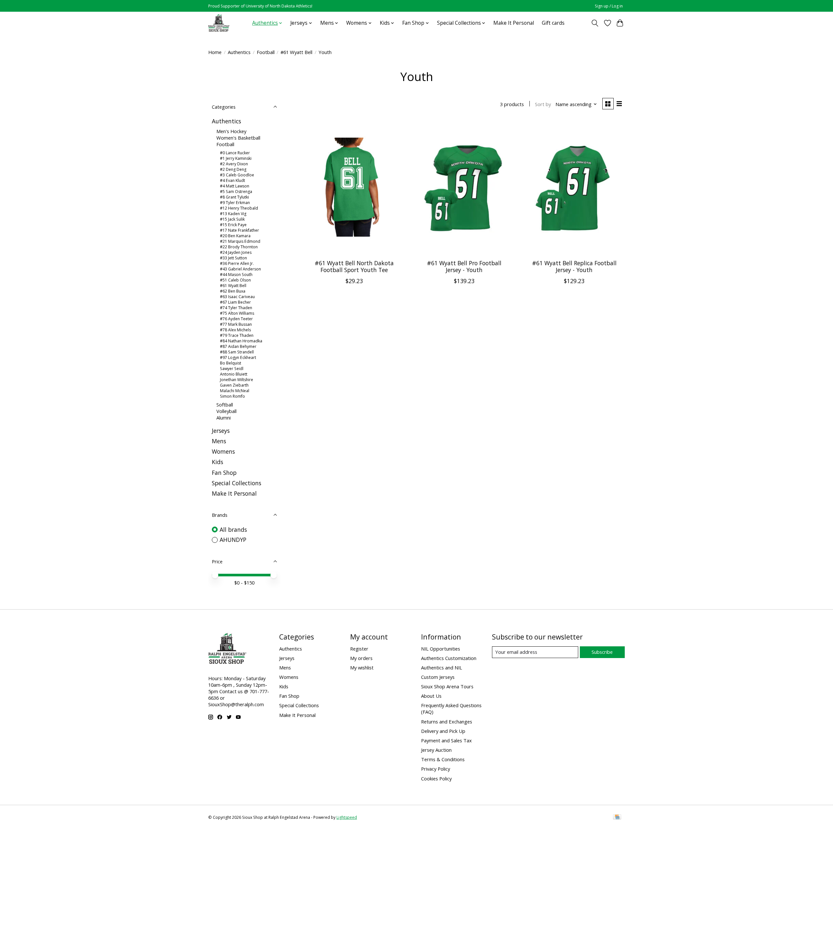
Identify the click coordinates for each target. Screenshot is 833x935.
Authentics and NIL (441, 667)
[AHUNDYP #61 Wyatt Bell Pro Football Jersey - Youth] (464, 187)
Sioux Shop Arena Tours (447, 686)
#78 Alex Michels (235, 330)
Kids (217, 462)
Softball (224, 404)
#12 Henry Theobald (239, 208)
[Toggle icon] (595, 23)
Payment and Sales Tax (446, 740)
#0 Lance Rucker (235, 153)
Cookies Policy (436, 778)
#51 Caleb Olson (235, 280)
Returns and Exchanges (446, 721)
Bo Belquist (230, 363)
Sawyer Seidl (231, 368)
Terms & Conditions (443, 759)
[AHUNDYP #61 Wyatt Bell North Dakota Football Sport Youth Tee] (354, 187)
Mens (219, 441)
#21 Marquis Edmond (240, 241)
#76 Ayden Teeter (236, 319)
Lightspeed (346, 817)
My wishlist (362, 667)
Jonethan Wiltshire (236, 379)
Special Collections (236, 483)
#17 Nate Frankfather (239, 230)
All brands (233, 529)
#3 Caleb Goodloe (237, 175)
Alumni (223, 417)
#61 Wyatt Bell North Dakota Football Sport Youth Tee (354, 266)
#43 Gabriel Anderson (240, 269)
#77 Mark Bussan (236, 324)
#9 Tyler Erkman (235, 202)
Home (215, 52)
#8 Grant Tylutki (234, 197)
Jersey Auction (436, 750)
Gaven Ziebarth (234, 385)
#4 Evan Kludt (232, 180)
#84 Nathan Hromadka (241, 341)
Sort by (543, 104)
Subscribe (602, 652)
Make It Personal (513, 23)
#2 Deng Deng (233, 169)
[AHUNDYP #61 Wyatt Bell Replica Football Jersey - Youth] (574, 187)
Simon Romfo (232, 396)
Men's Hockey (231, 131)
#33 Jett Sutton (233, 258)
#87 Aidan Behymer (238, 346)
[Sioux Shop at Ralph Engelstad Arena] (219, 23)
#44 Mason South (236, 274)
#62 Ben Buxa (232, 291)
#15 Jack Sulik (232, 219)
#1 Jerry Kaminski (236, 158)
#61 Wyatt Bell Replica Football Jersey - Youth (574, 266)
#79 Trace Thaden (236, 335)
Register (359, 648)
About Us (431, 696)
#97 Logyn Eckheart (238, 357)
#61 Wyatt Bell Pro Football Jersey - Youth (464, 266)
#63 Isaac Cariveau (237, 296)
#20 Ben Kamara (235, 236)
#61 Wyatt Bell (296, 52)
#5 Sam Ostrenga (236, 191)
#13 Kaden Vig (233, 213)
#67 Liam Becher (235, 302)
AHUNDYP (233, 539)
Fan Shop (224, 472)
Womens (223, 451)
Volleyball (226, 411)
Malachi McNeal (234, 390)
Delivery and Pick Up (443, 731)
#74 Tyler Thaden (236, 307)
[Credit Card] (617, 817)
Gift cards (553, 23)
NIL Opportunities (440, 648)
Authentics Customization (448, 658)
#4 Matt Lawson (234, 186)
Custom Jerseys (438, 677)
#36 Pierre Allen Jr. (237, 263)
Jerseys (221, 430)
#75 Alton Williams (237, 313)
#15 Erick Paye (233, 224)
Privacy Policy (435, 768)
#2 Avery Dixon (234, 164)
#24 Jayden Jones (236, 252)
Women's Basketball (238, 137)
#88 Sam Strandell (237, 352)
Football (266, 52)
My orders (361, 658)
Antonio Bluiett (233, 374)
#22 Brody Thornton (239, 247)
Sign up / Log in (609, 6)
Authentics (239, 52)
